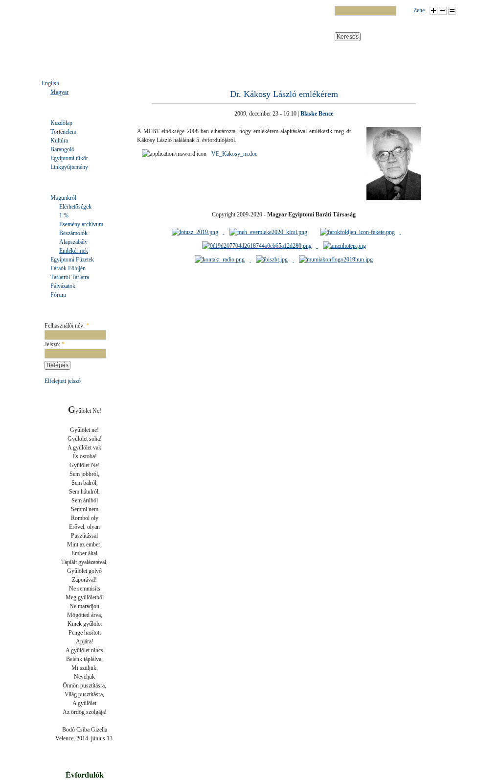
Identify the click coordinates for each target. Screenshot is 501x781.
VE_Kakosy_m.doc (234, 153)
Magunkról (63, 197)
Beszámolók (73, 233)
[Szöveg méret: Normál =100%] (452, 11)
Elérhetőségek (75, 206)
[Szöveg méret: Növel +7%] (433, 11)
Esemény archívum (81, 224)
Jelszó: (55, 344)
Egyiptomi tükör (69, 158)
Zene (419, 10)
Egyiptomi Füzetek (72, 259)
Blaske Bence (316, 113)
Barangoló (62, 149)
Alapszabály (73, 241)
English (50, 83)
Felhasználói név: (67, 325)
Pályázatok (62, 286)
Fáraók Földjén (68, 268)
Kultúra (59, 140)
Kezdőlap (61, 122)
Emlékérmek (73, 250)
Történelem (63, 131)
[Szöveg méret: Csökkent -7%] (443, 11)
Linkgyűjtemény (69, 167)
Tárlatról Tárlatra (69, 277)
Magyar (59, 92)
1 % (63, 215)
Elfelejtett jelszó (63, 381)
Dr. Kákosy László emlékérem (284, 94)
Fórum (58, 294)
